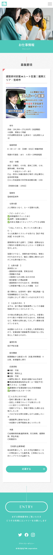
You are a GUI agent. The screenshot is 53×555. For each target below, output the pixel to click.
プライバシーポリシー (26, 543)
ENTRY (26, 507)
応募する (26, 468)
